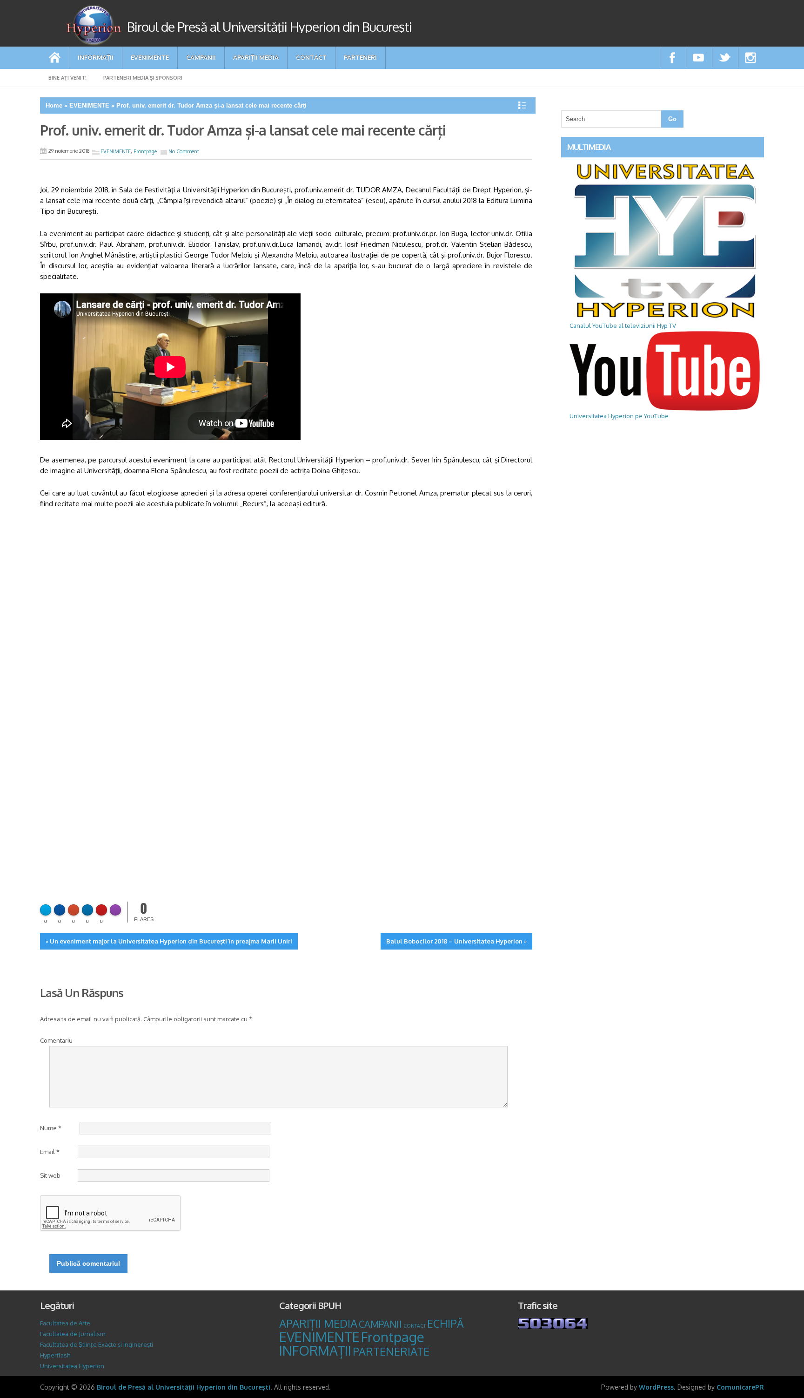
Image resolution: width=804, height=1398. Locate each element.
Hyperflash (55, 1355)
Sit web (50, 1175)
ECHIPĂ (445, 1323)
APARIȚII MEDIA (256, 57)
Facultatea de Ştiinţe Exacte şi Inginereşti (96, 1344)
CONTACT (311, 57)
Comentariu (56, 1040)
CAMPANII (201, 57)
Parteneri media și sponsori (142, 78)
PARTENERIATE (391, 1351)
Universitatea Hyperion (72, 1366)
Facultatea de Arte (65, 1323)
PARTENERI (360, 57)
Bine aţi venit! (67, 78)
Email (50, 1151)
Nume (50, 1128)
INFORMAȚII (96, 57)
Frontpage (145, 151)
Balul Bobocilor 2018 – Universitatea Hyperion (454, 941)
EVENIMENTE (150, 57)
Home (54, 105)
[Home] (54, 58)
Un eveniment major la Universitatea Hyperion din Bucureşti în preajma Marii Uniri (171, 941)
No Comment (183, 151)
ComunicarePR (740, 1387)
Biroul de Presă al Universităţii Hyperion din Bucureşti (183, 1387)
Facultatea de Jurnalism (72, 1333)
